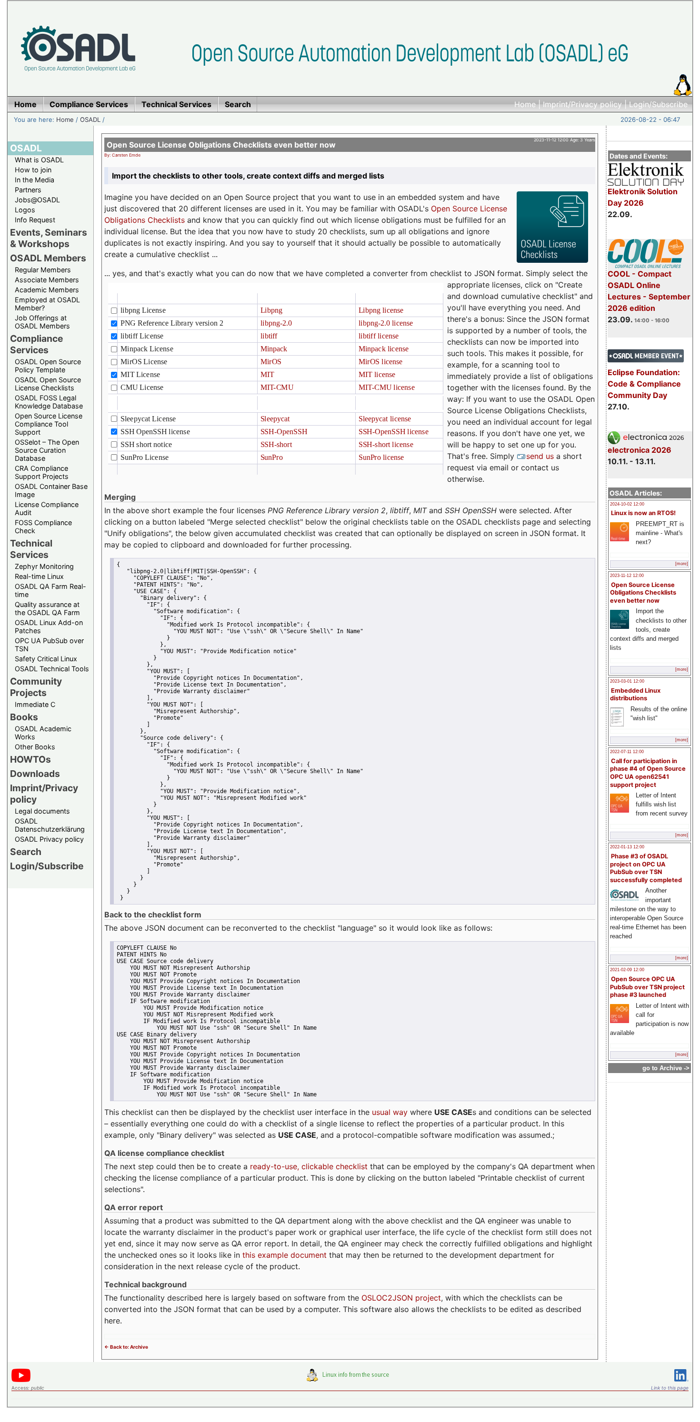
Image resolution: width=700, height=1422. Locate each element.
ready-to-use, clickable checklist (309, 1166)
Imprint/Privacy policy (582, 104)
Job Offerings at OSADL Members (42, 322)
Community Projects (36, 687)
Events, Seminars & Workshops (48, 238)
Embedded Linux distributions (635, 694)
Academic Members (47, 290)
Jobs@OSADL (37, 200)
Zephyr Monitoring (44, 566)
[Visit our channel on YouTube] (20, 1380)
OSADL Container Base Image (51, 490)
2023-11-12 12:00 (627, 575)
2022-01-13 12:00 (627, 847)
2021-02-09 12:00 (627, 969)
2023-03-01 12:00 (627, 681)
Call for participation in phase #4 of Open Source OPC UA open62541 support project (648, 772)
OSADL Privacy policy (49, 839)
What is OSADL (39, 160)
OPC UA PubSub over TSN (49, 644)
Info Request (35, 220)
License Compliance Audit (47, 508)
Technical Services (31, 548)
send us (541, 456)
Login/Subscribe (658, 104)
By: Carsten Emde (122, 155)
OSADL (90, 119)
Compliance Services (36, 344)
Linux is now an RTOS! (643, 513)
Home (525, 104)
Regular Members (43, 270)
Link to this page (670, 1388)
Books (24, 717)
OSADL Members (48, 258)
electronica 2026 (639, 450)
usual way (390, 1112)
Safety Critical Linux (46, 659)
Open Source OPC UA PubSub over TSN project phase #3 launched (647, 986)
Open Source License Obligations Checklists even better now (643, 592)
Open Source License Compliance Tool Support (48, 424)
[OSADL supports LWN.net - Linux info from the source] (350, 1378)
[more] (681, 563)
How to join (33, 170)
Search (25, 851)
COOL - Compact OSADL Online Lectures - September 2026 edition (649, 291)
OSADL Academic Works (43, 733)
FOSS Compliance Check (43, 526)
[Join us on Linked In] (681, 1383)
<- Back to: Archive (126, 1347)
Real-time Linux (39, 576)
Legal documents (42, 811)
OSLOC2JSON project (401, 1298)
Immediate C (35, 704)
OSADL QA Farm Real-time (50, 590)
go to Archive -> (666, 1068)
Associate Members (47, 280)
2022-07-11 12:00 (627, 751)
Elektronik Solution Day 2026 (643, 197)
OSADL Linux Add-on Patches (49, 626)
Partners (28, 190)
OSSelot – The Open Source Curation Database (47, 450)
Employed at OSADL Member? (47, 304)
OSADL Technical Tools (52, 669)
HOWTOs (30, 759)
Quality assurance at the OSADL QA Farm (47, 608)
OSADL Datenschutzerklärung (50, 825)
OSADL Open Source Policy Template (48, 366)
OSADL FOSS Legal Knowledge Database (49, 402)
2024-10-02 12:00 (627, 504)
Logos (25, 210)
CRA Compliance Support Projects (42, 472)
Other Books (35, 747)
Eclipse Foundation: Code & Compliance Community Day (644, 384)
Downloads (35, 773)
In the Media (34, 180)
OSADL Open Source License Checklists (48, 384)
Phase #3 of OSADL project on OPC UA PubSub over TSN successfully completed (646, 868)
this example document (284, 1255)
